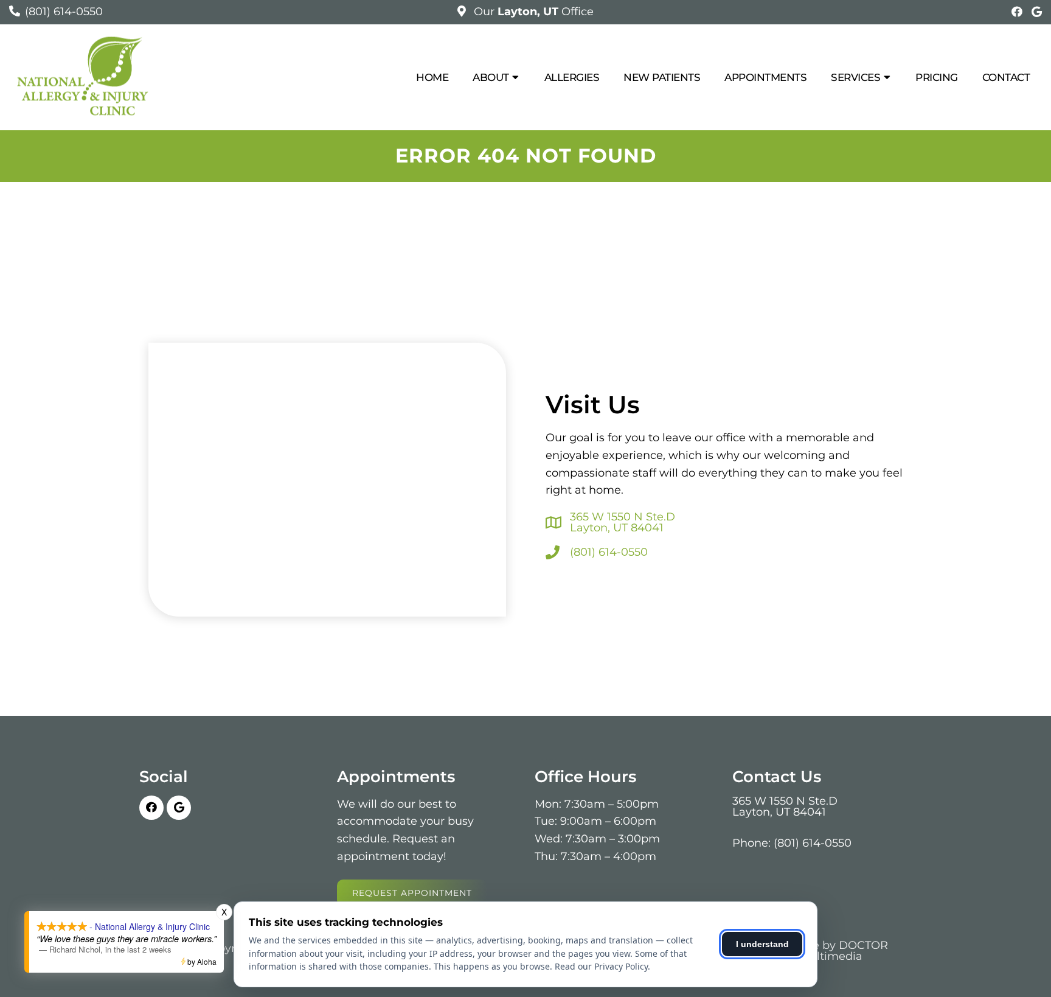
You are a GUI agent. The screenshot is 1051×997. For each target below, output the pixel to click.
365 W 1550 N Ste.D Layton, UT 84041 (622, 522)
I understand (762, 944)
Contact (1006, 77)
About (491, 77)
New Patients (661, 77)
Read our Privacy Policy (601, 966)
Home (432, 77)
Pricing (936, 77)
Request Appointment (412, 892)
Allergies (572, 77)
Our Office (532, 11)
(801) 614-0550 (64, 11)
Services (855, 77)
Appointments (765, 77)
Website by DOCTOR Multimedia (831, 951)
